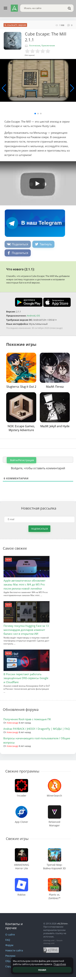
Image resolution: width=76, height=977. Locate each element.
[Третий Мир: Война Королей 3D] (54, 850)
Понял (42, 970)
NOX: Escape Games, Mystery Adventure (21, 428)
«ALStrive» (62, 923)
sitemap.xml (48, 940)
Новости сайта (14, 950)
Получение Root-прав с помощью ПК (27, 719)
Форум (9, 945)
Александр (12, 722)
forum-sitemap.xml (53, 942)
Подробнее (60, 964)
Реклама (10, 955)
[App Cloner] (21, 807)
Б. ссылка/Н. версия (15, 24)
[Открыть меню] (5, 8)
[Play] (35, 182)
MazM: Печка (55, 387)
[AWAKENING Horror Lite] (21, 850)
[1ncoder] (21, 780)
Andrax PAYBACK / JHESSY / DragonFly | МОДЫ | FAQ (36, 728)
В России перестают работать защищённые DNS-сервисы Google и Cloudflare (26, 678)
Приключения (48, 45)
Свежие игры (17, 838)
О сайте (10, 934)
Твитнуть (46, 244)
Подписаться (39, 528)
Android (31, 315)
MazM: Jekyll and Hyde (54, 426)
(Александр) (56, 328)
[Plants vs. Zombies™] (54, 879)
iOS (38, 315)
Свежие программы (22, 771)
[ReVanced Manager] (54, 807)
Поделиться (20, 244)
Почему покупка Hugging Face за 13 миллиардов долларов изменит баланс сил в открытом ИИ (26, 629)
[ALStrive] (14, 8)
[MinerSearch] (54, 780)
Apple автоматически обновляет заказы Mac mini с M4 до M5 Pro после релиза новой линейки (24, 584)
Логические (34, 45)
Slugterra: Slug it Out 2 (21, 387)
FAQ (7, 940)
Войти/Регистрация (21, 460)
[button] (35, 113)
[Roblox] (21, 879)
